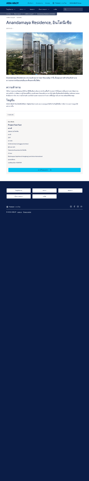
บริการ (21, 9)
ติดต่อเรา (32, 9)
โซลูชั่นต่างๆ (9, 9)
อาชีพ (55, 9)
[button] (15, 9)
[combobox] (73, 9)
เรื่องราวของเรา (43, 9)
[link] (30, 3)
